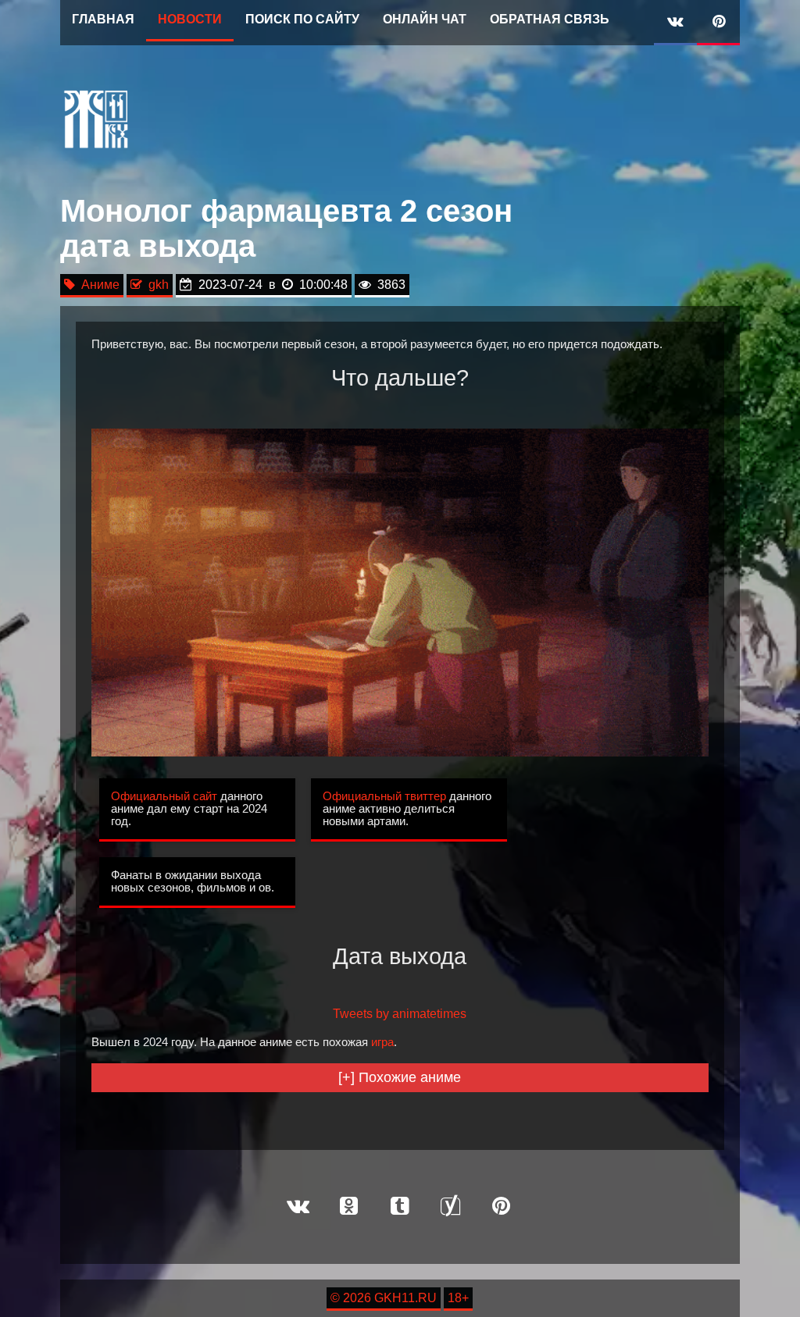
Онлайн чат (424, 19)
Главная (103, 19)
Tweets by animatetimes (399, 1013)
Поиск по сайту (302, 19)
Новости (190, 19)
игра (382, 1042)
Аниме (97, 284)
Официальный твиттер (384, 796)
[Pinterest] (718, 22)
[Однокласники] (349, 1207)
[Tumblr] (400, 1207)
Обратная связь (549, 19)
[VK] (675, 22)
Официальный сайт (164, 796)
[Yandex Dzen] (451, 1207)
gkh (155, 284)
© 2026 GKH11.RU (383, 1298)
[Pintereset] (502, 1207)
